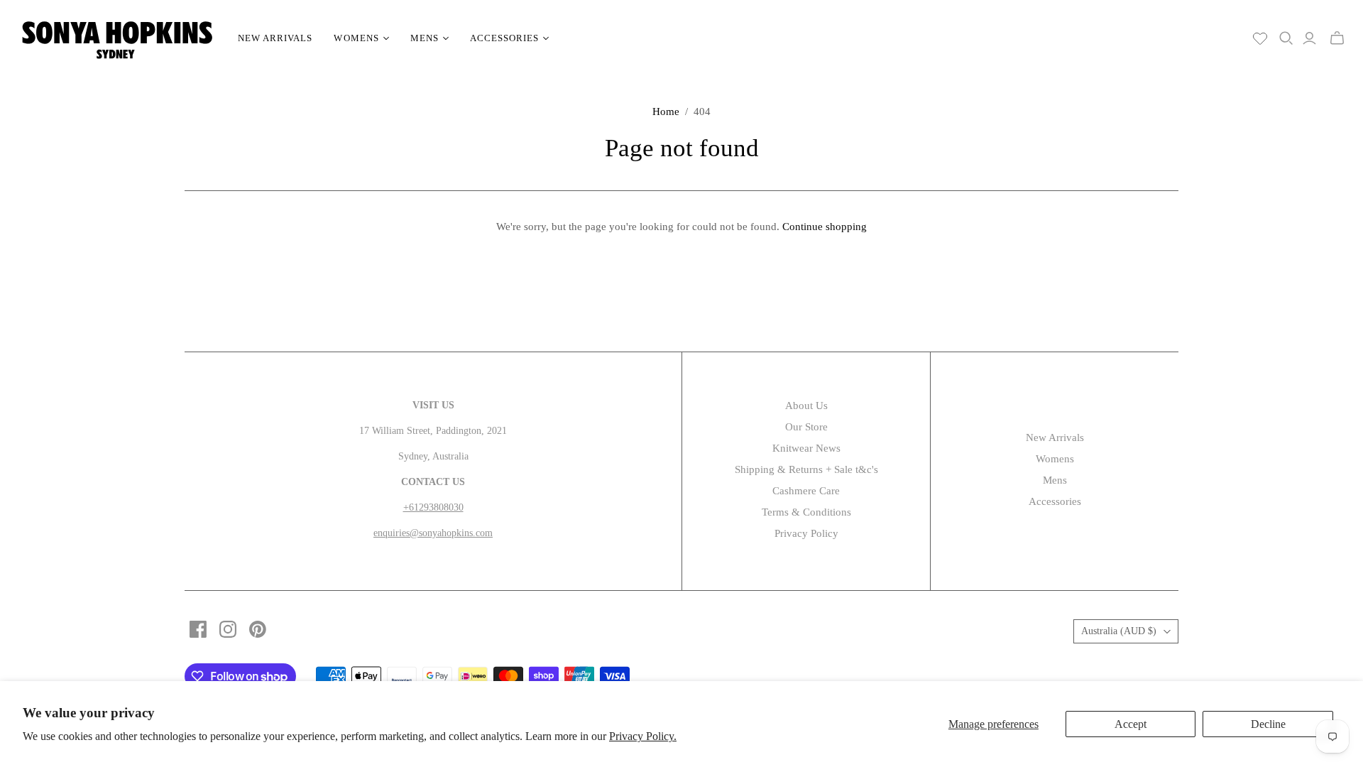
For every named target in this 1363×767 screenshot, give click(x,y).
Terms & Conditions (806, 512)
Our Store (806, 427)
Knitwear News (806, 448)
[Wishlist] (1260, 38)
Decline (1268, 724)
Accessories (1055, 501)
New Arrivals (275, 38)
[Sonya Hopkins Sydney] (117, 38)
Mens (1055, 480)
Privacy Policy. (643, 736)
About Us (806, 405)
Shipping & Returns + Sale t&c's (806, 469)
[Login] (1309, 38)
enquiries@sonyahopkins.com (433, 533)
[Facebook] (198, 629)
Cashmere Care (806, 490)
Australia (1118, 631)
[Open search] (1286, 38)
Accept (1130, 724)
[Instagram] (227, 629)
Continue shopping (824, 226)
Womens (1055, 458)
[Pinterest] (257, 629)
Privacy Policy (806, 533)
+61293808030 (433, 507)
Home (665, 111)
